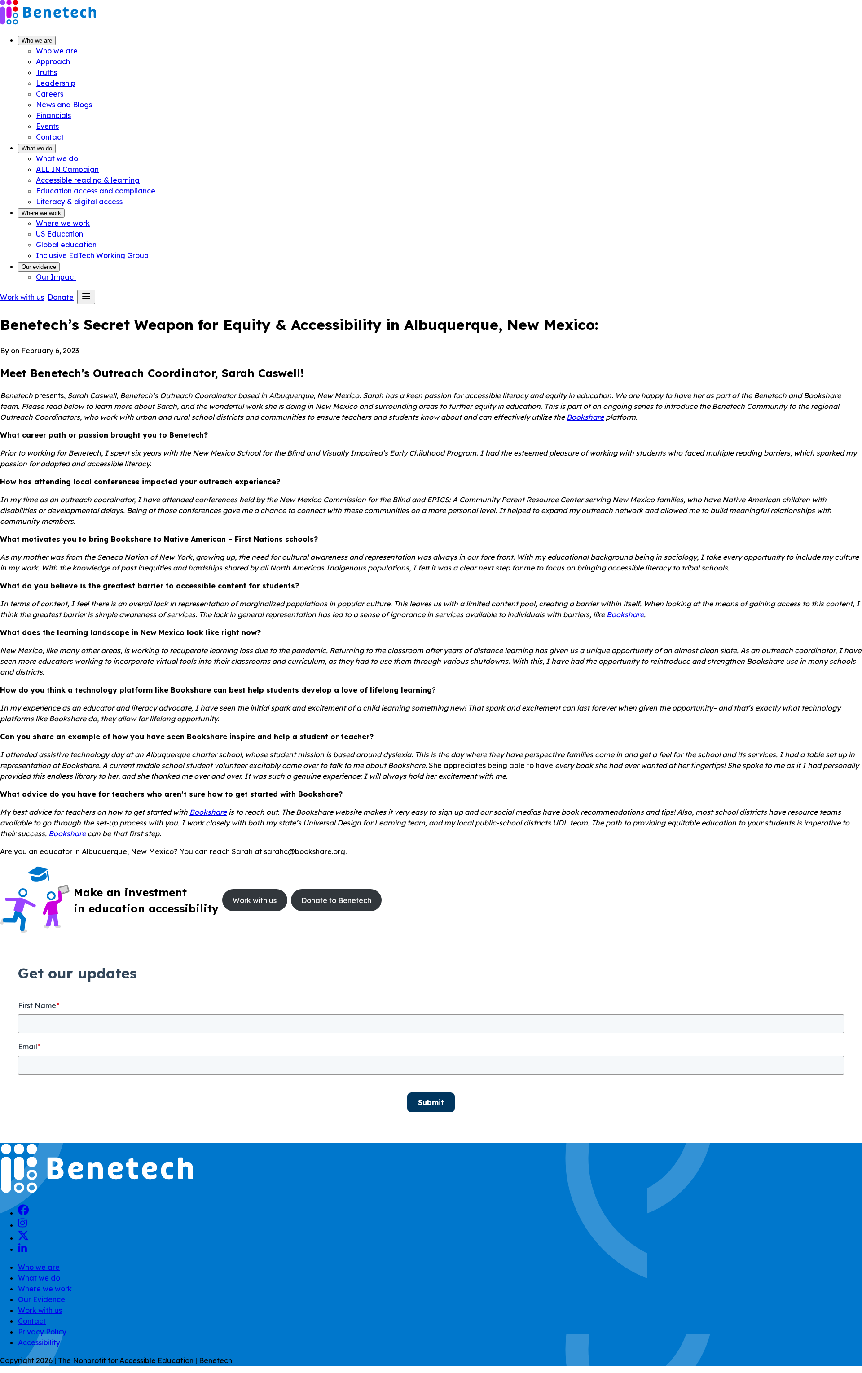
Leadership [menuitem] (55, 83)
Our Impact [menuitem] (56, 276)
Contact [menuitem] (50, 136)
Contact (32, 1320)
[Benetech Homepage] (97, 1191)
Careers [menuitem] (49, 93)
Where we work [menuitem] (63, 223)
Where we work (41, 213)
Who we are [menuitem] (57, 50)
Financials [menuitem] (53, 115)
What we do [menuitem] (57, 158)
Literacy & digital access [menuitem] (79, 201)
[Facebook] (23, 1212)
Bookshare (585, 416)
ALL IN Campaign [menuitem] (67, 169)
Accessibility (39, 1342)
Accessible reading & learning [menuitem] (88, 179)
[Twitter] (23, 1237)
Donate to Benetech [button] (336, 900)
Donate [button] (61, 297)
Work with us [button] (22, 297)
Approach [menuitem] (53, 61)
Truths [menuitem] (46, 72)
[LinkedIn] (22, 1249)
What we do (37, 148)
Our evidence (39, 266)
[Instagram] (22, 1224)
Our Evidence (41, 1299)
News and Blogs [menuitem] (64, 104)
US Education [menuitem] (59, 233)
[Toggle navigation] (86, 297)
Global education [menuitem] (66, 244)
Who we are (37, 40)
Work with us (40, 1310)
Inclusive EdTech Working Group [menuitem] (92, 255)
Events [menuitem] (47, 126)
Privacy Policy (42, 1331)
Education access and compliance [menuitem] (95, 190)
